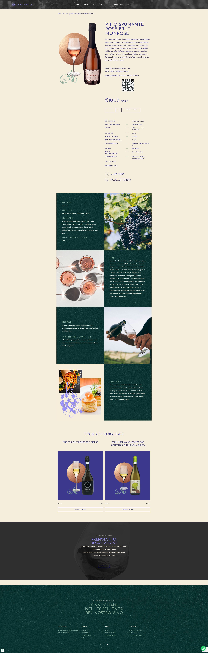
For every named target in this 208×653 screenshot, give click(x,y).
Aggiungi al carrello (131, 110)
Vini (94, 4)
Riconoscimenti (118, 4)
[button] (203, 648)
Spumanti (71, 14)
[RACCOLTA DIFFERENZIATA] (127, 177)
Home (77, 4)
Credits (83, 638)
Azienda (86, 4)
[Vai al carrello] (188, 5)
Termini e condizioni (86, 635)
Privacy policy (84, 630)
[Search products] (195, 5)
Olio (101, 4)
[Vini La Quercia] (22, 5)
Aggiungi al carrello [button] (80, 509)
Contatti (130, 4)
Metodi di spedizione (110, 633)
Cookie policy (84, 633)
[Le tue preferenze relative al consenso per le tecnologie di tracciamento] (2, 650)
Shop (108, 4)
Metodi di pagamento (110, 635)
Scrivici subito (104, 565)
